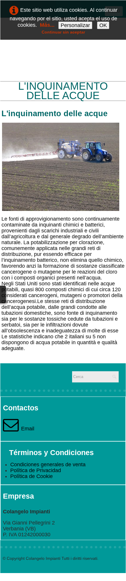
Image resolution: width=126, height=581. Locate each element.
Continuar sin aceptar (63, 32)
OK (103, 25)
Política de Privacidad (35, 470)
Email (27, 429)
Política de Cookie (31, 476)
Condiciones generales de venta (48, 464)
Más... (47, 25)
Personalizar (75, 25)
